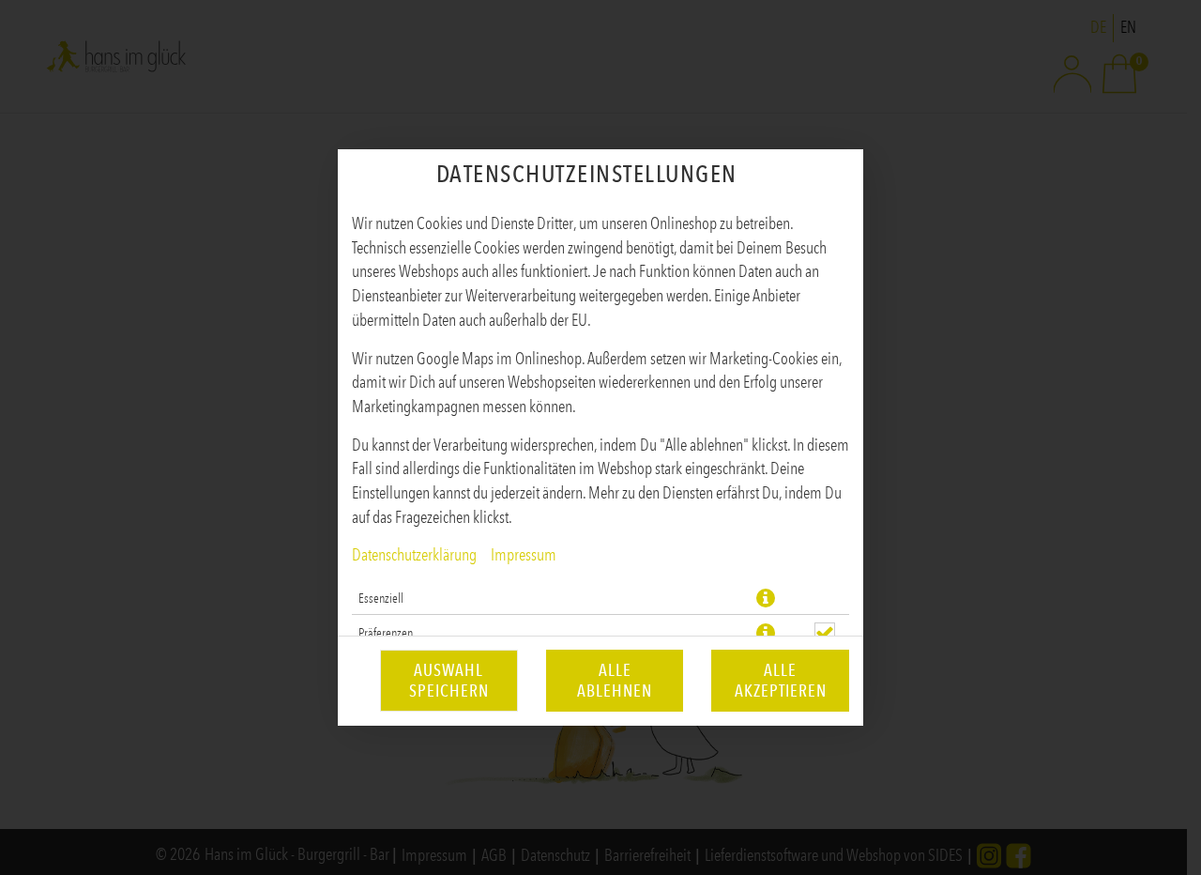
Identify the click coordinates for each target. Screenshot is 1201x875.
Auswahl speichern (449, 680)
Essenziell (380, 598)
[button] (765, 598)
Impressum (523, 555)
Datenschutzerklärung (414, 555)
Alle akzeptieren (781, 680)
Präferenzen (385, 632)
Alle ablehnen (614, 680)
